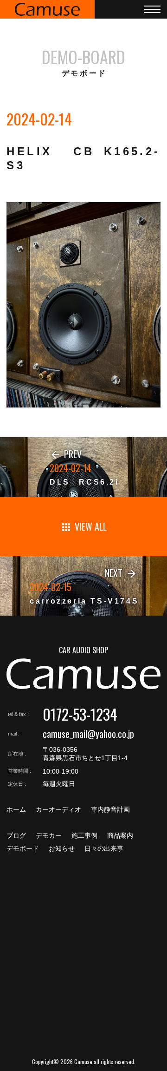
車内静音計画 (110, 809)
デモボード (22, 848)
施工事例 (84, 835)
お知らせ (62, 848)
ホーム (16, 809)
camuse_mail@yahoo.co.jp (88, 734)
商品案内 (120, 835)
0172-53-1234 (80, 714)
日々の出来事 (103, 848)
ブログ (16, 835)
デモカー (49, 835)
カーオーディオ (58, 809)
